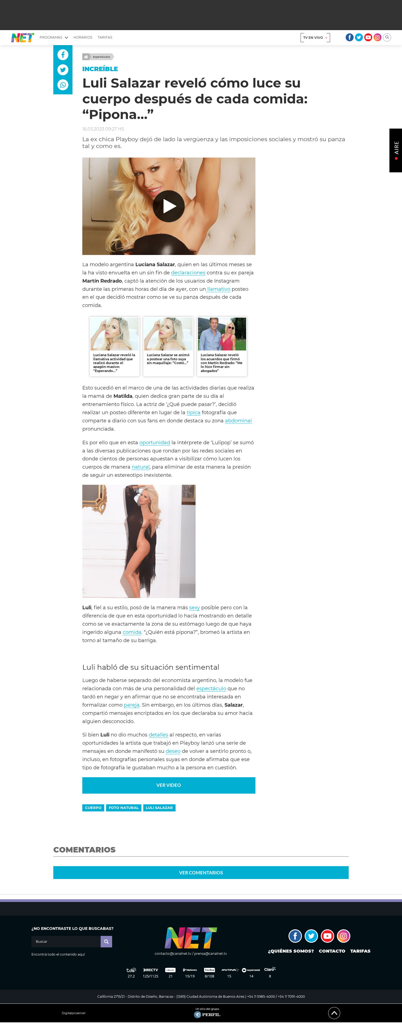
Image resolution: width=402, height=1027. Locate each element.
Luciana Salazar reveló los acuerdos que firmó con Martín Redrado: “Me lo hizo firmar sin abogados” (222, 363)
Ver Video (168, 785)
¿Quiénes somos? (291, 951)
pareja (131, 705)
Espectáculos (101, 56)
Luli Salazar (159, 807)
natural (141, 467)
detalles (158, 735)
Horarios (83, 37)
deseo (173, 751)
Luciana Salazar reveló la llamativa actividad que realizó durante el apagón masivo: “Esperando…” (114, 363)
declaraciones (188, 272)
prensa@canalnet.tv (210, 953)
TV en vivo (313, 38)
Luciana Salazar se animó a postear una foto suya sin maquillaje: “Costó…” (168, 359)
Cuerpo (93, 807)
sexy (194, 607)
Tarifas (105, 37)
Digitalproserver (74, 1013)
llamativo (218, 289)
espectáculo (211, 688)
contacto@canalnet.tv (173, 953)
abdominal (238, 420)
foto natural (124, 807)
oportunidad (154, 442)
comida (132, 632)
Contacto (332, 951)
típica (193, 412)
